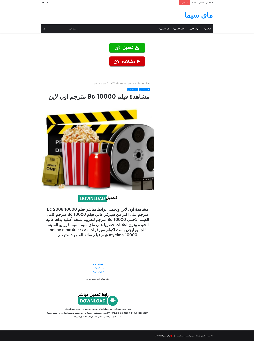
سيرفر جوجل (98, 263)
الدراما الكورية (194, 29)
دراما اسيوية (164, 29)
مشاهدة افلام (132, 89)
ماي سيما (166, 336)
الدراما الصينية (178, 29)
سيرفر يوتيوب (97, 267)
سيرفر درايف (98, 271)
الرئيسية (207, 29)
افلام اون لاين (133, 83)
